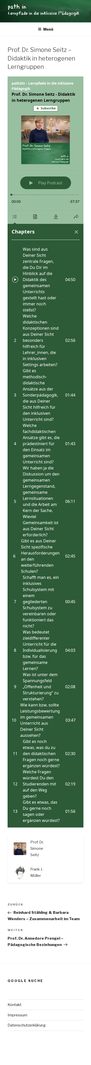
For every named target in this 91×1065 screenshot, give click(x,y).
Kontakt (14, 1004)
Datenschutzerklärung (27, 1025)
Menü (48, 29)
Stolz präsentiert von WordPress (35, 1053)
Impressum (17, 1015)
